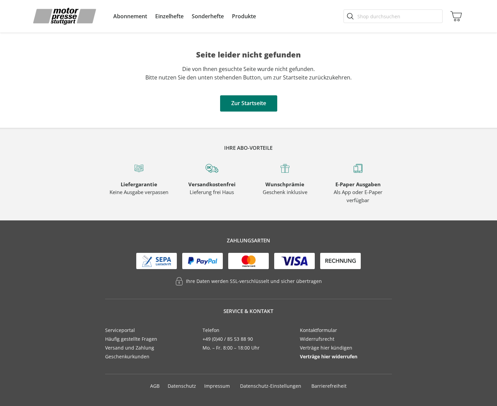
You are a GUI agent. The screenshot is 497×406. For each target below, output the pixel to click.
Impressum (217, 386)
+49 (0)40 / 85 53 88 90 (228, 339)
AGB (155, 386)
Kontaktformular (318, 330)
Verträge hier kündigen (326, 347)
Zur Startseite (248, 103)
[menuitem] (130, 16)
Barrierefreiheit (329, 386)
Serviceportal (120, 330)
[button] (130, 16)
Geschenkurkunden (127, 356)
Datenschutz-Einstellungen (270, 386)
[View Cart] (455, 16)
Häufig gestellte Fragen (131, 339)
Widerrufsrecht (317, 339)
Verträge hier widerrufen (328, 356)
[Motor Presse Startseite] (64, 16)
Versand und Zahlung (129, 347)
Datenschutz (182, 386)
